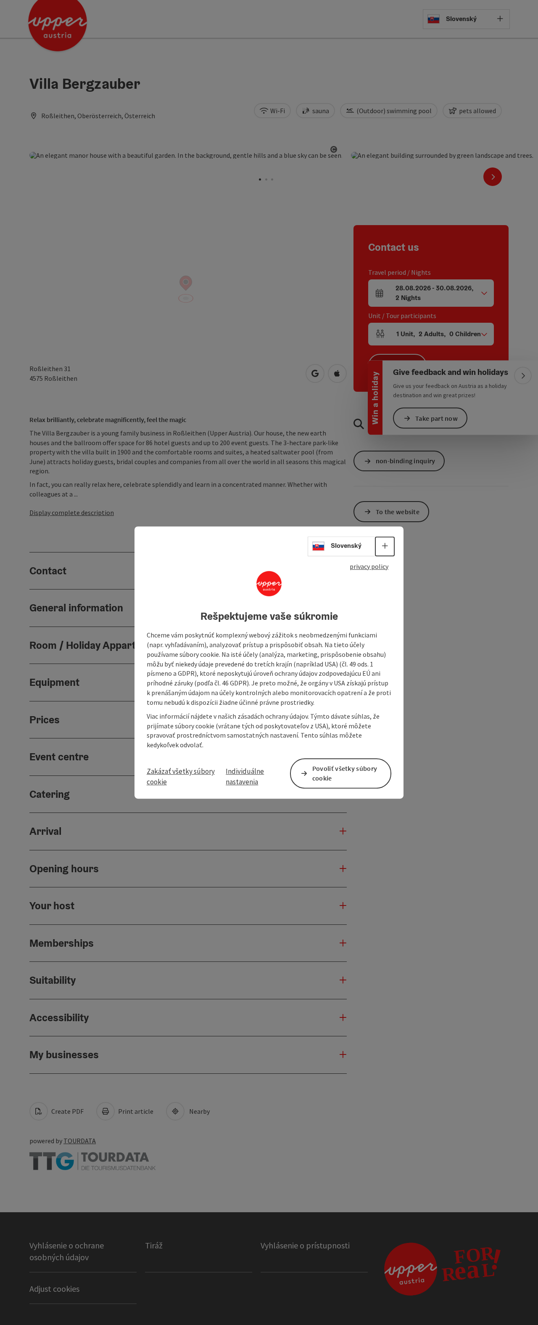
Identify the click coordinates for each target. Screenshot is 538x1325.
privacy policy (369, 566)
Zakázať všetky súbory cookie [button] (181, 776)
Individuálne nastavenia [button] (245, 776)
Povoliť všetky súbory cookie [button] (344, 773)
